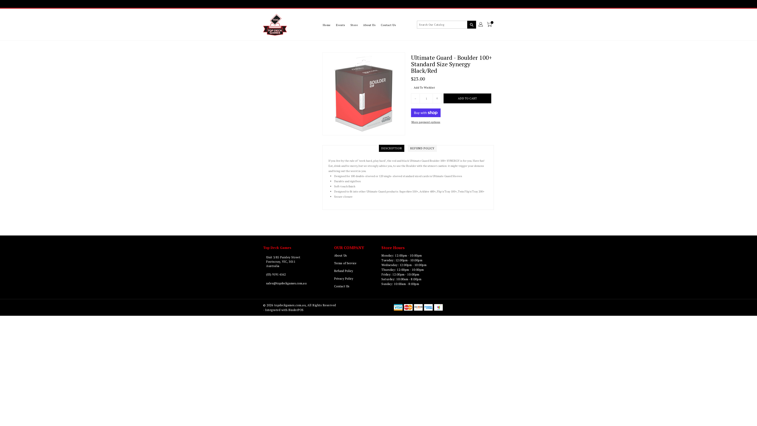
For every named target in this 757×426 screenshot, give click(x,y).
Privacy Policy (343, 278)
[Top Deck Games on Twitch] (389, 4)
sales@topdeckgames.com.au (286, 283)
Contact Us (341, 286)
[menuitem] (326, 25)
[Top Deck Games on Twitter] (367, 4)
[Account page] (481, 25)
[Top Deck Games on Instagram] (375, 4)
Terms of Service (345, 263)
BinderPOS (296, 310)
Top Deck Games (277, 247)
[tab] (391, 148)
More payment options (425, 122)
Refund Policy (343, 271)
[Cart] (490, 25)
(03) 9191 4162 (276, 274)
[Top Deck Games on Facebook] (359, 4)
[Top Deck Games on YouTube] (382, 4)
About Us (340, 255)
